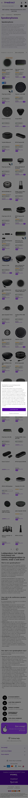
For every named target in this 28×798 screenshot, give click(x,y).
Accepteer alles (14, 409)
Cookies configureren (14, 413)
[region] (14, 399)
